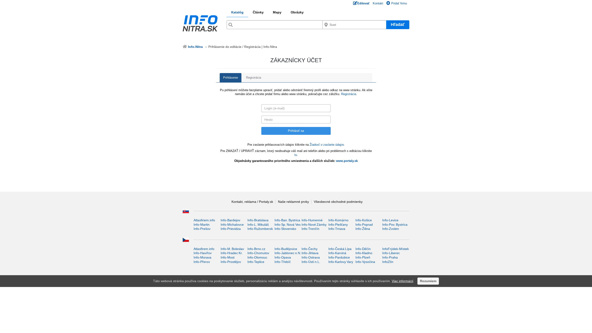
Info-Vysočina (365, 262)
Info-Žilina (362, 229)
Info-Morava (202, 257)
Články (258, 12)
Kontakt (378, 3)
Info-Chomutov (258, 253)
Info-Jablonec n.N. (287, 253)
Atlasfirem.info (204, 249)
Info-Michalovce (232, 224)
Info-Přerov (202, 262)
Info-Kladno (363, 253)
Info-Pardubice (339, 257)
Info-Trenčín (310, 229)
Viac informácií (402, 281)
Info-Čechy (310, 249)
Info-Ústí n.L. (311, 262)
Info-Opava (282, 257)
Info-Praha (390, 257)
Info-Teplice (255, 262)
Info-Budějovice (285, 249)
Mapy (277, 12)
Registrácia (253, 77)
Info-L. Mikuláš (258, 224)
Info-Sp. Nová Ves (287, 224)
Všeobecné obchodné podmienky (338, 202)
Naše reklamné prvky (293, 202)
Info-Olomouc (257, 257)
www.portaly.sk (347, 161)
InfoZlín (387, 262)
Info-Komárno (338, 220)
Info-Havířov (203, 253)
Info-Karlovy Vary (340, 262)
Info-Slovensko (285, 229)
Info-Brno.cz (256, 249)
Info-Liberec (391, 253)
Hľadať (398, 24)
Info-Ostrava (311, 257)
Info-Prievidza (231, 229)
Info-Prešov (202, 229)
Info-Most (227, 257)
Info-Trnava (336, 229)
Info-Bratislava (257, 220)
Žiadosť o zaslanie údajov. (327, 144)
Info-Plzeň (362, 257)
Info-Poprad (364, 224)
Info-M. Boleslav (232, 249)
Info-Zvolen (390, 229)
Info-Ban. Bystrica (287, 220)
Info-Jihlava (310, 253)
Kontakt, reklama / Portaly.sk (252, 202)
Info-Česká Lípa (340, 249)
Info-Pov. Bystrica (394, 224)
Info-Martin (202, 224)
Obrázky (297, 12)
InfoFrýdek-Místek (395, 249)
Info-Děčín (363, 249)
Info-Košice (363, 220)
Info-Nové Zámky (314, 224)
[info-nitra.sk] (201, 23)
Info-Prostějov (231, 262)
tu (295, 155)
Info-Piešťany (338, 224)
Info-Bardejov (230, 220)
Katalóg (237, 12)
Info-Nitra (195, 47)
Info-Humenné (312, 220)
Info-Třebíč (282, 262)
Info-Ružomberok (260, 229)
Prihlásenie (230, 77)
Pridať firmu (399, 3)
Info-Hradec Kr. (232, 253)
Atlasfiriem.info (204, 220)
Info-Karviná (337, 253)
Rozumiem (428, 281)
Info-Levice (390, 220)
